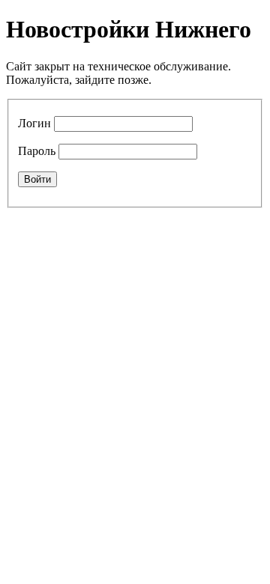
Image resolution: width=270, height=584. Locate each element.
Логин (34, 123)
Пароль (37, 151)
